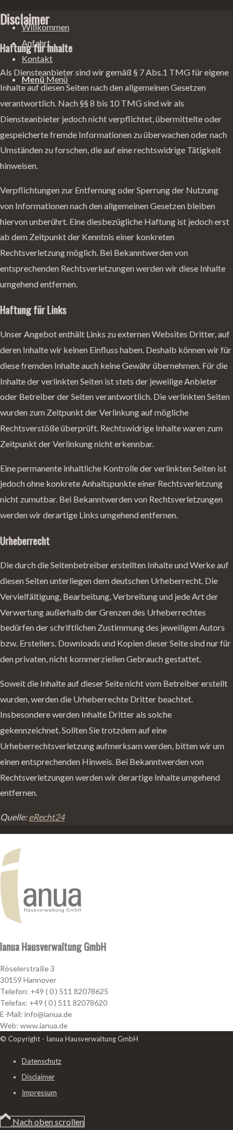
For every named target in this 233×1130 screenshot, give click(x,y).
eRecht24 (46, 817)
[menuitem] (45, 27)
